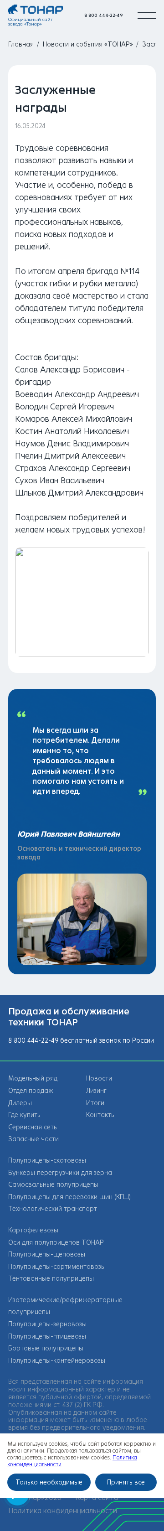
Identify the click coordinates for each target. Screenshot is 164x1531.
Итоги (95, 1103)
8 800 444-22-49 (103, 15)
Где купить (24, 1115)
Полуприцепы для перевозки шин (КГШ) (69, 1197)
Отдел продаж (30, 1090)
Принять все (126, 1482)
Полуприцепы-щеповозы (46, 1254)
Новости (99, 1078)
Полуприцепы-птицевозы (47, 1336)
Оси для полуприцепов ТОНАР (56, 1242)
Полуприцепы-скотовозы (47, 1160)
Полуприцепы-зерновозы (47, 1324)
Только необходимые (48, 1482)
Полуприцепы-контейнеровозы (56, 1360)
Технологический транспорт (52, 1208)
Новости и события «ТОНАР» (88, 44)
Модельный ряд (32, 1078)
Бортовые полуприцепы (45, 1348)
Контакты (101, 1115)
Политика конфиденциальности (62, 1511)
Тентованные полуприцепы (51, 1278)
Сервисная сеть (32, 1127)
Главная (21, 44)
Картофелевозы (33, 1230)
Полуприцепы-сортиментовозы (57, 1266)
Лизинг (96, 1090)
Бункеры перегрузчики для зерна (60, 1172)
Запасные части (33, 1139)
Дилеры (20, 1103)
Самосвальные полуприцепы (53, 1184)
